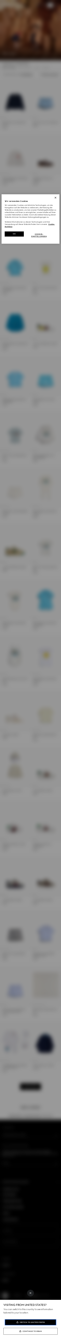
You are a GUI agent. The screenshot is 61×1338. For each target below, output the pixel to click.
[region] (31, 219)
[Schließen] (55, 198)
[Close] (30, 1293)
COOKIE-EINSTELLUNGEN (39, 235)
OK (14, 234)
